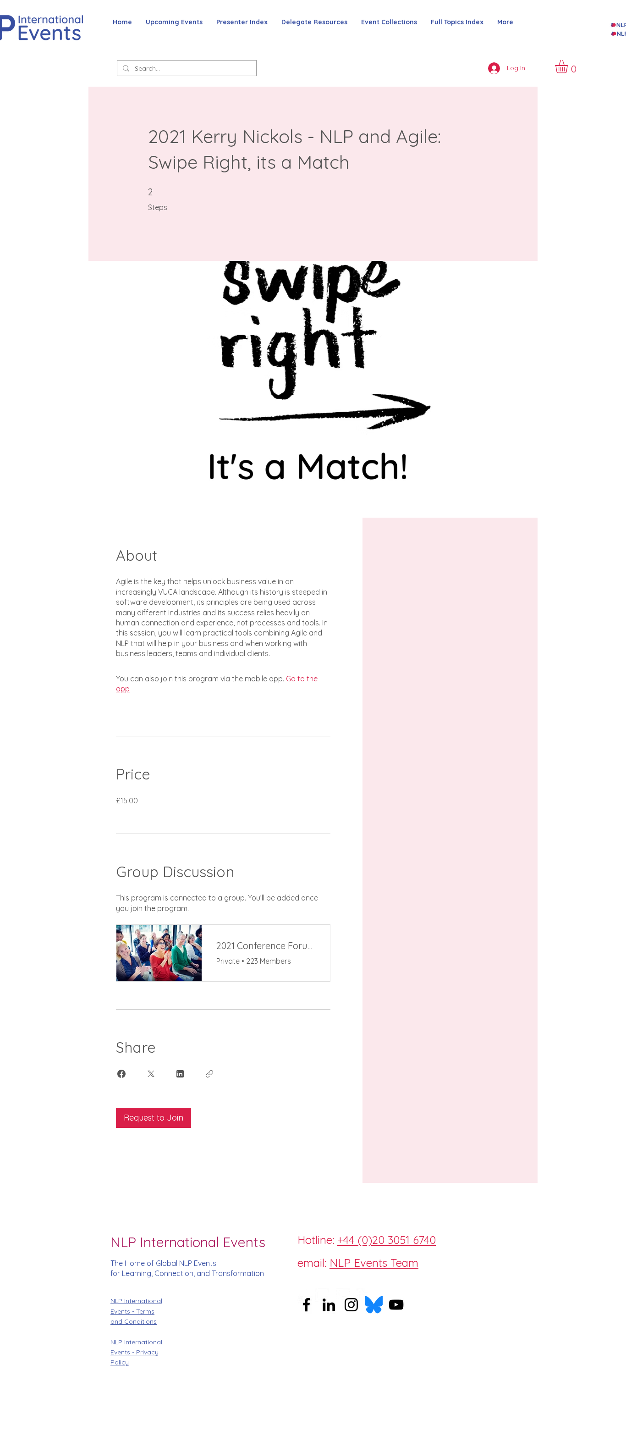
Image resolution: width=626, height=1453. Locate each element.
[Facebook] (301, 1295)
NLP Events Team (373, 1263)
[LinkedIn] (363, 1295)
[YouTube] (396, 1305)
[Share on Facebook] (121, 1073)
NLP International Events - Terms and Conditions (136, 1311)
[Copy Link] (209, 1073)
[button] (569, 66)
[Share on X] (150, 1073)
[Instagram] (322, 1295)
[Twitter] (343, 1295)
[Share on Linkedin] (180, 1073)
